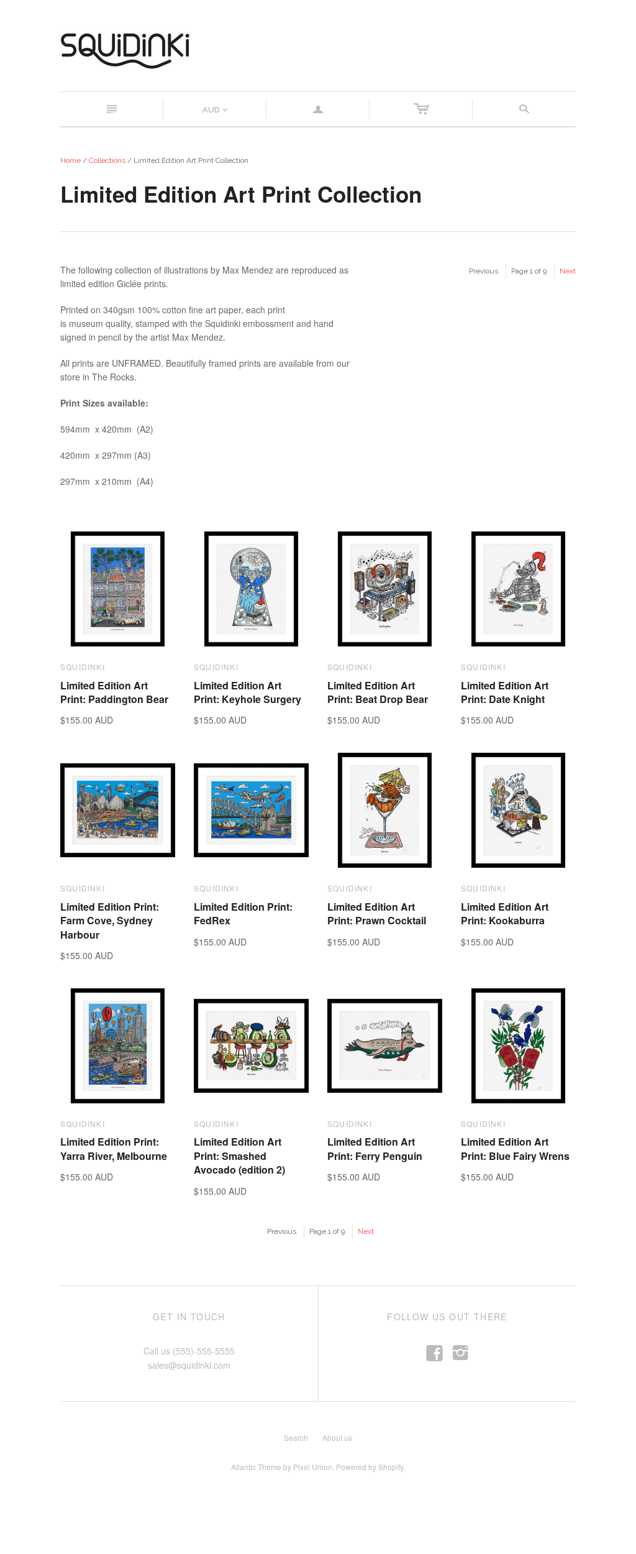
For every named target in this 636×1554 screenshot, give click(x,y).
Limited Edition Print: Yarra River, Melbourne (113, 1148)
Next (568, 271)
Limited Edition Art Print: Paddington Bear (114, 692)
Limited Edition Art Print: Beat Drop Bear (377, 692)
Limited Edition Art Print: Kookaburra (504, 913)
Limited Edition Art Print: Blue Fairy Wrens (515, 1148)
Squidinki (82, 666)
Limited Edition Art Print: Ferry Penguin (374, 1148)
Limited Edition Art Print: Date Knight (504, 692)
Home (70, 160)
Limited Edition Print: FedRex (243, 913)
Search (296, 1437)
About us (337, 1437)
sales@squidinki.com (189, 1365)
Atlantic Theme (256, 1466)
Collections (107, 160)
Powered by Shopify (369, 1466)
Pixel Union (312, 1466)
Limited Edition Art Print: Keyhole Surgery (247, 692)
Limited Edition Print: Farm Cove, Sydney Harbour (109, 920)
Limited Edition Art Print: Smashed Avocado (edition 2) (239, 1155)
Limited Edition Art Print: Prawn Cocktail (376, 913)
